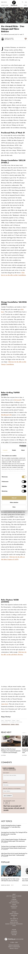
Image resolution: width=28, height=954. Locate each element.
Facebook (14, 931)
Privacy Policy (14, 948)
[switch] (24, 481)
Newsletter (14, 906)
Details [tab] (14, 450)
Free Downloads (14, 903)
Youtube (14, 934)
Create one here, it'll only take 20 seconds (14, 809)
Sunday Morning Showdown (14, 924)
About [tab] (23, 450)
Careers (14, 899)
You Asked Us (14, 918)
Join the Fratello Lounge (14, 896)
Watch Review (14, 922)
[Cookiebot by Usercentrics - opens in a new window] (19, 446)
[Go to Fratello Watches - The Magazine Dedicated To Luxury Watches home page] (14, 1)
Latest (14, 925)
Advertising (14, 901)
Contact (14, 908)
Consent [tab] (5, 450)
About (14, 897)
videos (25, 5)
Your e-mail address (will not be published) (12, 788)
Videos (14, 904)
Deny (14, 507)
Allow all (14, 498)
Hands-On (14, 915)
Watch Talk (14, 920)
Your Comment (6, 772)
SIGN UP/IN (4, 2)
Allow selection (14, 502)
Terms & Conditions (14, 947)
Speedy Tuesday (14, 913)
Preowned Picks (6, 724)
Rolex (17, 724)
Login (6, 803)
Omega (13, 724)
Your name (5, 782)
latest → (24, 732)
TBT (14, 917)
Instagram (14, 933)
